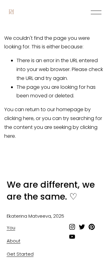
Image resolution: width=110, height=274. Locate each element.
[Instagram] (72, 227)
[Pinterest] (92, 227)
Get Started (20, 254)
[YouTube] (72, 237)
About (13, 241)
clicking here (19, 118)
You (11, 227)
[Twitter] (82, 227)
